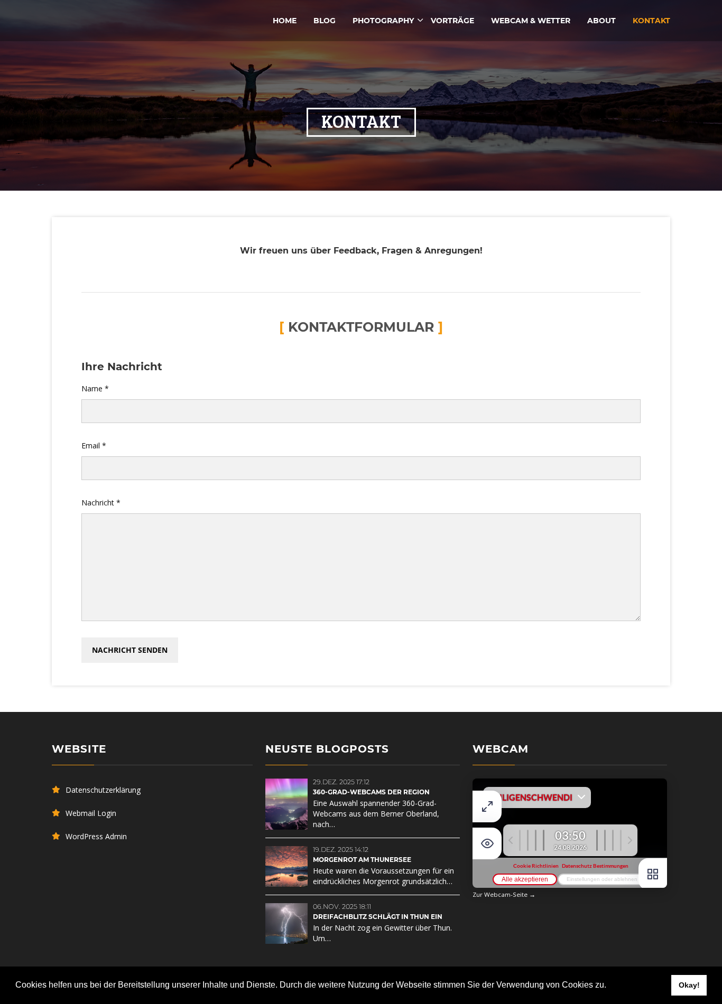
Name (95, 388)
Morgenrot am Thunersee (362, 860)
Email (93, 445)
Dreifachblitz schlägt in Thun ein (377, 917)
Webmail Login (91, 813)
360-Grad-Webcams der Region (371, 792)
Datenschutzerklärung (103, 790)
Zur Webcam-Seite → (504, 894)
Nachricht (101, 503)
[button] (610, 986)
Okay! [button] (689, 985)
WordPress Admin (96, 836)
